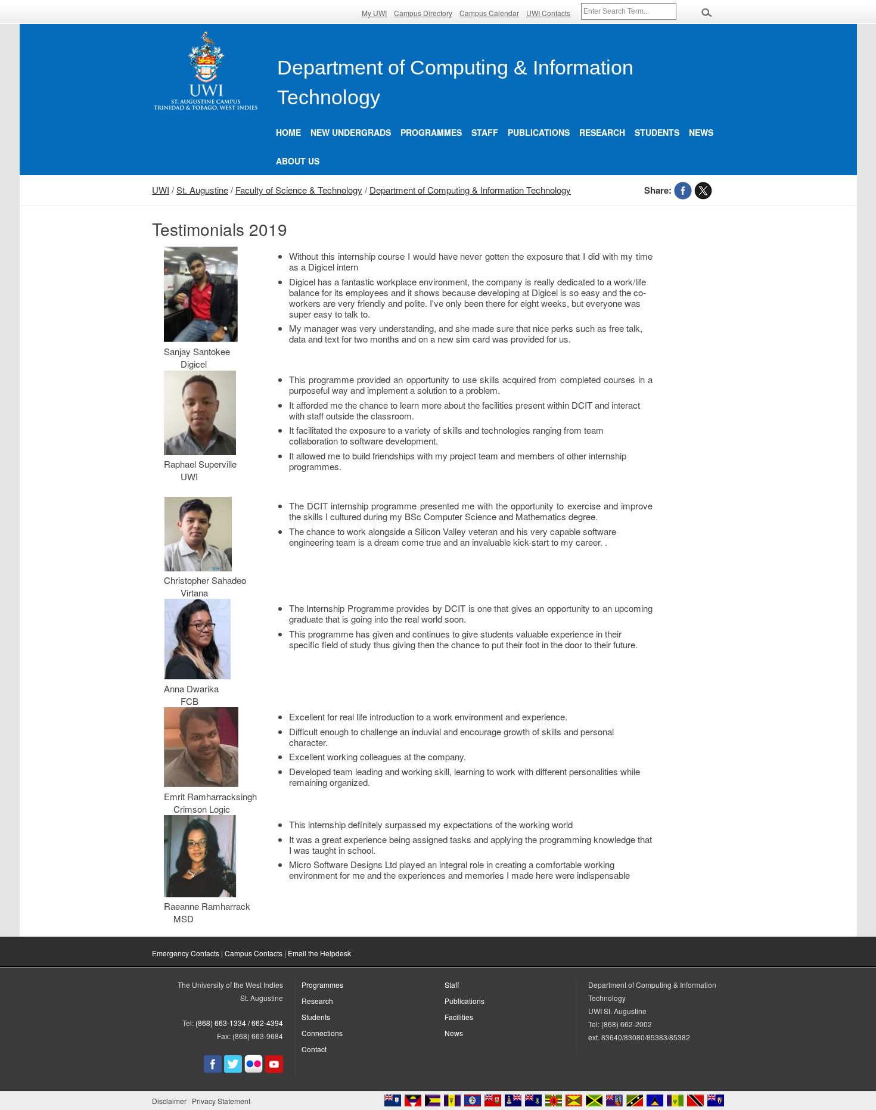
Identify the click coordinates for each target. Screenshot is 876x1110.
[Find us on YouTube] (274, 1070)
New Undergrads (350, 132)
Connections (322, 1033)
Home (288, 132)
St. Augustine (202, 190)
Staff (484, 132)
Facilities (459, 1017)
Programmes (431, 132)
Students (657, 132)
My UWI (374, 13)
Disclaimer (169, 1101)
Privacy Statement (221, 1101)
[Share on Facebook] (683, 190)
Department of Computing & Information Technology (470, 190)
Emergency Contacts (185, 953)
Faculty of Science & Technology (298, 190)
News (701, 132)
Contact (314, 1049)
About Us (297, 161)
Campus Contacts (253, 953)
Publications (539, 132)
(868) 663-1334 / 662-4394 (239, 1023)
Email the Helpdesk (319, 953)
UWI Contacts (548, 13)
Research (602, 132)
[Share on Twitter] (703, 190)
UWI (160, 190)
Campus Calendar (489, 13)
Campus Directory (423, 13)
